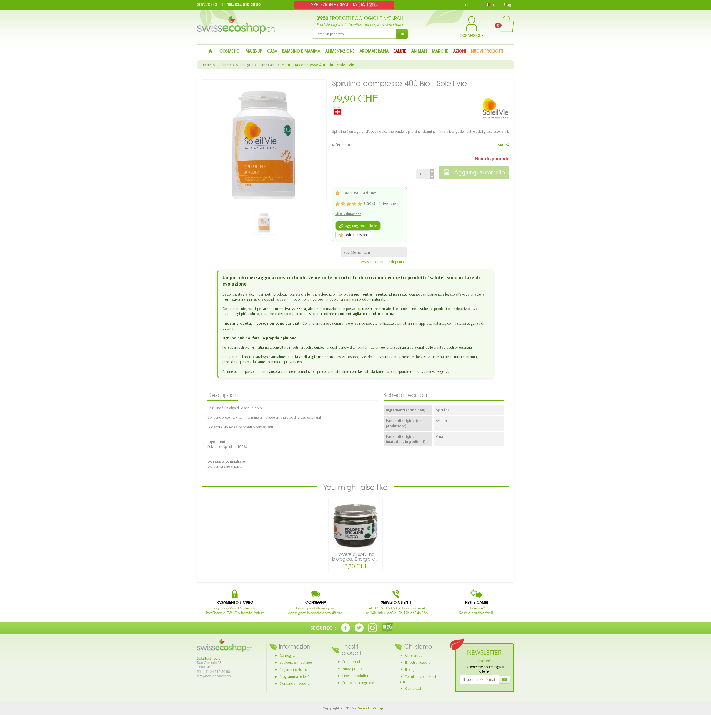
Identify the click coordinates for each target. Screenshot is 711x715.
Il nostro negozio (417, 662)
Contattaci (413, 688)
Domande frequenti (295, 683)
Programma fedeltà (294, 676)
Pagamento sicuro (293, 669)
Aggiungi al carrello (479, 172)
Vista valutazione (348, 214)
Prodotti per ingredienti (360, 682)
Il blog (409, 669)
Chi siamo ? (414, 655)
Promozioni (351, 661)
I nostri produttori (355, 675)
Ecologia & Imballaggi (296, 662)
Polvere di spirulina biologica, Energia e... (355, 556)
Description (222, 395)
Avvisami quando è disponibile (384, 261)
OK (401, 33)
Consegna (287, 655)
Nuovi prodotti (353, 668)
